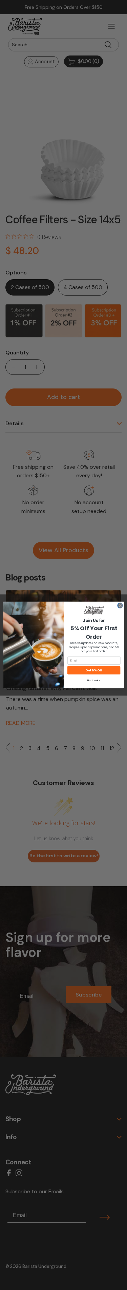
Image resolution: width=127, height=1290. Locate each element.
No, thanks (93, 681)
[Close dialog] (120, 605)
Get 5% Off (93, 670)
